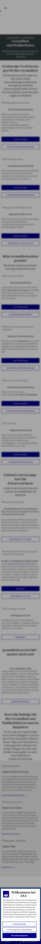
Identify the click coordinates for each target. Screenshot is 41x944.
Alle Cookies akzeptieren (19, 936)
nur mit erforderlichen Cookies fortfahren (19, 930)
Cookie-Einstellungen (19, 924)
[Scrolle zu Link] (6, 894)
